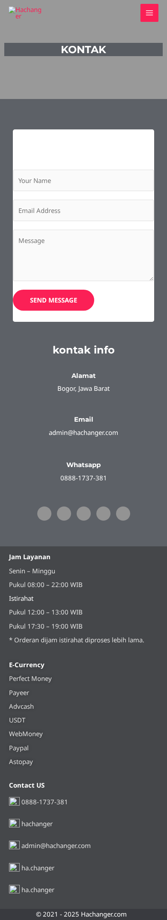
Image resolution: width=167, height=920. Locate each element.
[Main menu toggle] (149, 13)
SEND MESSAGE (53, 300)
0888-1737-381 (44, 801)
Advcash (21, 706)
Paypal (19, 747)
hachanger (36, 823)
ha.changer (37, 867)
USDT (17, 720)
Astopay (21, 761)
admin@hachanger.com (55, 845)
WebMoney (26, 733)
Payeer (19, 692)
